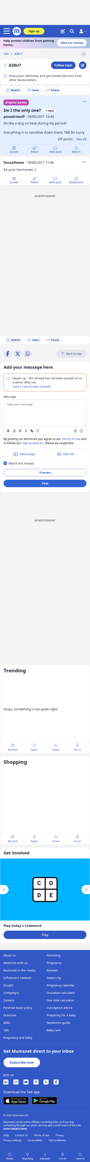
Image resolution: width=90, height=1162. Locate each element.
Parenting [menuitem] (53, 955)
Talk (6, 54)
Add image (27, 454)
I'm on (62, 1158)
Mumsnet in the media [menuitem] (19, 970)
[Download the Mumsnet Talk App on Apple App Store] (15, 1100)
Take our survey (71, 43)
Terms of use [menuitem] (42, 1135)
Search (80, 1158)
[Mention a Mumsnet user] (76, 430)
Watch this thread (21, 463)
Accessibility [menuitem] (35, 1140)
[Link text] (32, 430)
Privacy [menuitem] (59, 1135)
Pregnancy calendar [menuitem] (61, 985)
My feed (12, 750)
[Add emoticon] (82, 430)
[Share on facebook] (7, 354)
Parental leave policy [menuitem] (17, 1008)
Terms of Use (71, 439)
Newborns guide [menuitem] (58, 1023)
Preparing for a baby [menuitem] (61, 1015)
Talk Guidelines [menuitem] (57, 1140)
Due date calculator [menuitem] (60, 1000)
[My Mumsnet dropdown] (83, 31)
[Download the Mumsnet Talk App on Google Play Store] (44, 1100)
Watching (27, 1158)
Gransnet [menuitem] (9, 1015)
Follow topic (63, 65)
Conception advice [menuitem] (59, 1008)
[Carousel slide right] (85, 889)
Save (35, 90)
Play (45, 935)
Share (55, 90)
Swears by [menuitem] (54, 978)
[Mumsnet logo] (17, 31)
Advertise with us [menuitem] (15, 963)
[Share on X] (17, 354)
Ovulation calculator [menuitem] (61, 993)
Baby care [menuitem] (53, 1030)
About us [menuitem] (9, 955)
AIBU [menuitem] (6, 1023)
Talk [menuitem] (6, 1030)
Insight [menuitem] (8, 985)
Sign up (33, 31)
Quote (14, 152)
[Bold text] (8, 430)
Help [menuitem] (6, 1135)
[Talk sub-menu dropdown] (84, 54)
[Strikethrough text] (20, 430)
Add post (55, 152)
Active (9, 1158)
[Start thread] (63, 31)
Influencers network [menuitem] (17, 978)
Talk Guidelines (32, 443)
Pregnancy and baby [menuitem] (17, 1038)
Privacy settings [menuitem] (12, 1140)
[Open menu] (7, 31)
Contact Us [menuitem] (21, 1135)
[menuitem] (5, 1081)
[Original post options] (84, 102)
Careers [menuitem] (8, 1000)
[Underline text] (14, 430)
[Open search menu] (72, 31)
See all (81, 139)
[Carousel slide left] (4, 889)
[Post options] (84, 162)
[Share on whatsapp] (27, 354)
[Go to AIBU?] (6, 65)
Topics (34, 750)
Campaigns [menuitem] (11, 993)
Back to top (74, 354)
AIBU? (18, 54)
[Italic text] (26, 430)
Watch (15, 90)
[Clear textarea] (38, 430)
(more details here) (15, 1128)
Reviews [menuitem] (52, 970)
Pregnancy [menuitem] (54, 963)
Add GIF (68, 454)
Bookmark (76, 182)
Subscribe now (22, 1062)
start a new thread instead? (32, 386)
